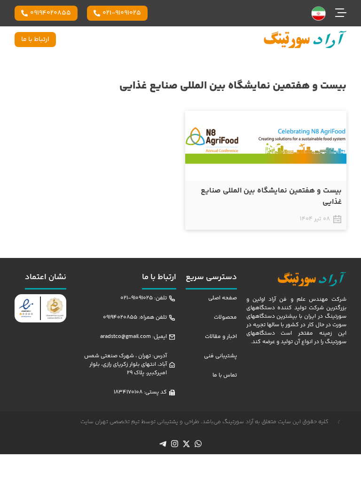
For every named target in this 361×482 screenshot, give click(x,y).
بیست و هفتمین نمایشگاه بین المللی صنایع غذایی (271, 196)
